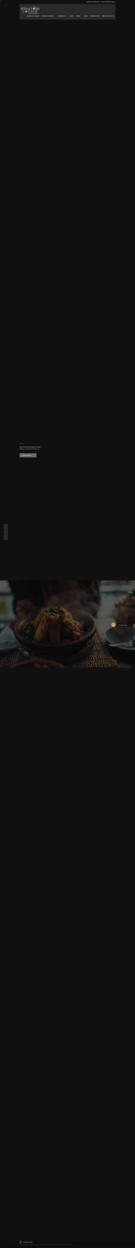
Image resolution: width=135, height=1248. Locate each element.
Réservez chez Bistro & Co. (93, 1)
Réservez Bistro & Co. (108, 16)
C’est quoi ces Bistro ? (47, 16)
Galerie (78, 16)
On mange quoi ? (61, 16)
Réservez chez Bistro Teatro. (108, 1)
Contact (85, 16)
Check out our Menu (26, 455)
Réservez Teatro (95, 16)
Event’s (72, 16)
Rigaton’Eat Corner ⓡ (33, 16)
